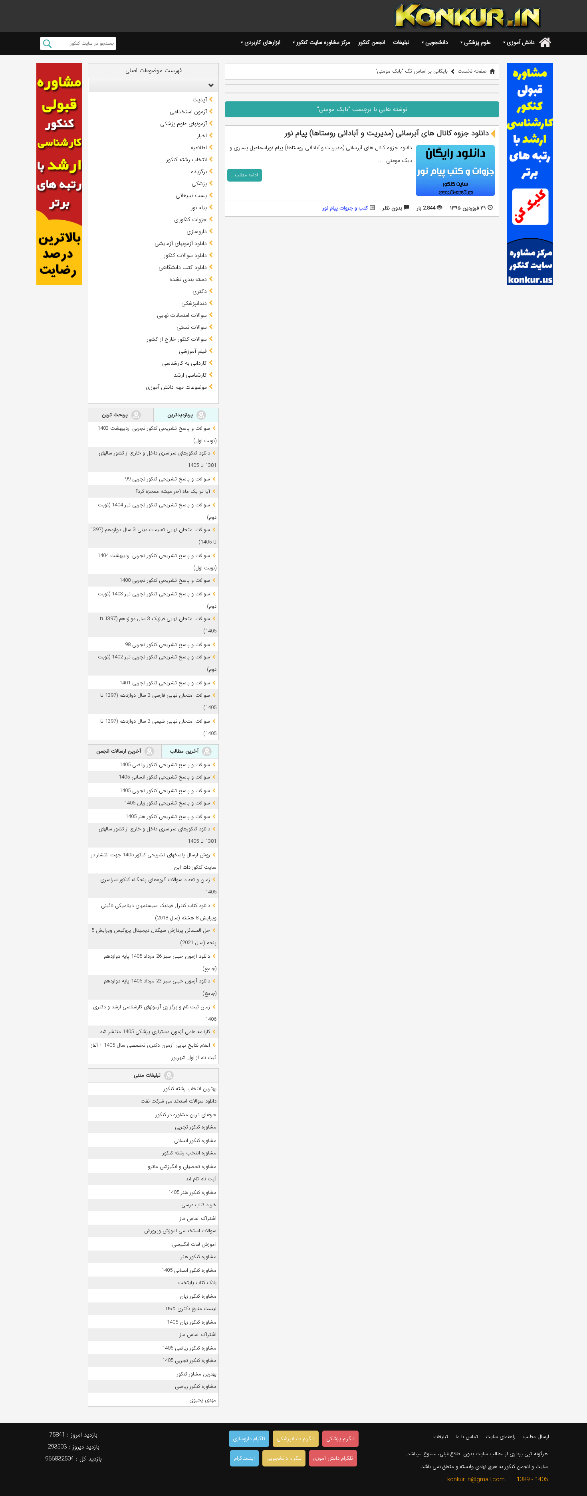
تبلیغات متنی (148, 1075)
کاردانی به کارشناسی (184, 363)
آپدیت (199, 99)
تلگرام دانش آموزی (333, 1458)
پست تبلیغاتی (191, 195)
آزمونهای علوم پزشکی (183, 123)
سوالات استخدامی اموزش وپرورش (180, 1231)
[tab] (153, 85)
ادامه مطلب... (244, 175)
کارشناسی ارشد (190, 375)
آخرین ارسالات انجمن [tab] (119, 751)
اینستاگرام (244, 1458)
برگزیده (199, 171)
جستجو (47, 43)
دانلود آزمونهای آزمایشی (181, 243)
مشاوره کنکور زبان (198, 1296)
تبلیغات (401, 42)
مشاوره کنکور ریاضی (195, 1386)
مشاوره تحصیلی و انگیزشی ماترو (182, 1166)
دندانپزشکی (194, 303)
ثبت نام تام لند (201, 1179)
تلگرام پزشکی (340, 1439)
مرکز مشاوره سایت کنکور (323, 42)
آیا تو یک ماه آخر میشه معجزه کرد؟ (173, 491)
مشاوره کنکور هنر (198, 1257)
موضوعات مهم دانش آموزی (176, 387)
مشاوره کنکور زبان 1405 (191, 1322)
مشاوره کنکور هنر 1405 (192, 1192)
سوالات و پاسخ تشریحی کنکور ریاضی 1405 (164, 765)
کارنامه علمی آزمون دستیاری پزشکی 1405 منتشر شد (155, 1032)
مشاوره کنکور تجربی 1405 (189, 1360)
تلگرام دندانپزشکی (296, 1439)
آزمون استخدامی (188, 111)
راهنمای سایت (501, 1437)
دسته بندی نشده (188, 279)
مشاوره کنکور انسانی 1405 (188, 1270)
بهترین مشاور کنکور (196, 1374)
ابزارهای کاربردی (262, 42)
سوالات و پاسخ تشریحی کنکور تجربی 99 (167, 479)
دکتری (199, 291)
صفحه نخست (472, 71)
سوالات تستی (191, 327)
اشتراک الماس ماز (198, 1218)
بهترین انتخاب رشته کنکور (190, 1089)
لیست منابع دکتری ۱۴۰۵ (191, 1308)
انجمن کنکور (371, 42)
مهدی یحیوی (202, 1400)
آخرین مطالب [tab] (185, 751)
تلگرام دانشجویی (283, 1458)
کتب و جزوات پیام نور (345, 208)
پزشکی (199, 183)
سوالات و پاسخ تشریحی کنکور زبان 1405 (167, 803)
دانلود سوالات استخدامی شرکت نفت (178, 1101)
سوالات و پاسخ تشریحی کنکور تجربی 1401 (164, 683)
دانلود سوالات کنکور (185, 255)
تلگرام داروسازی (249, 1439)
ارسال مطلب (536, 1437)
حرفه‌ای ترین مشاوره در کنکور (186, 1115)
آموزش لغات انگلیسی (194, 1244)
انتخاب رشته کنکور (186, 159)
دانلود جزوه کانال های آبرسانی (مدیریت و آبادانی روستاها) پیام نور (387, 133)
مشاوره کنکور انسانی (195, 1140)
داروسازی (196, 231)
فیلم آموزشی (193, 351)
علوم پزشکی (477, 42)
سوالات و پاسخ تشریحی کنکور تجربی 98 (167, 644)
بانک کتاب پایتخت (197, 1283)
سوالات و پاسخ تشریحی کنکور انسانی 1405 (164, 777)
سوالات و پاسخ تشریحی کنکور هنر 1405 (167, 816)
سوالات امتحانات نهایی (182, 315)
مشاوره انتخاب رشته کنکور (189, 1153)
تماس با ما (467, 1437)
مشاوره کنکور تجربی (195, 1127)
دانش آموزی (521, 42)
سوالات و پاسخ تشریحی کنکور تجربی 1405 (164, 791)
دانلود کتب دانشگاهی (183, 267)
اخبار (202, 135)
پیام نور (199, 207)
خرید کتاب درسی (198, 1205)
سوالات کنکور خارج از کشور (177, 339)
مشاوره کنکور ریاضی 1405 (189, 1348)
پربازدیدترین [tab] (180, 415)
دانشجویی (436, 42)
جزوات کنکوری (190, 219)
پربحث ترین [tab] (115, 415)
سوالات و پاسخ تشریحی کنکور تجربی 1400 (164, 580)
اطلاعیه (198, 147)
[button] (209, 85)
